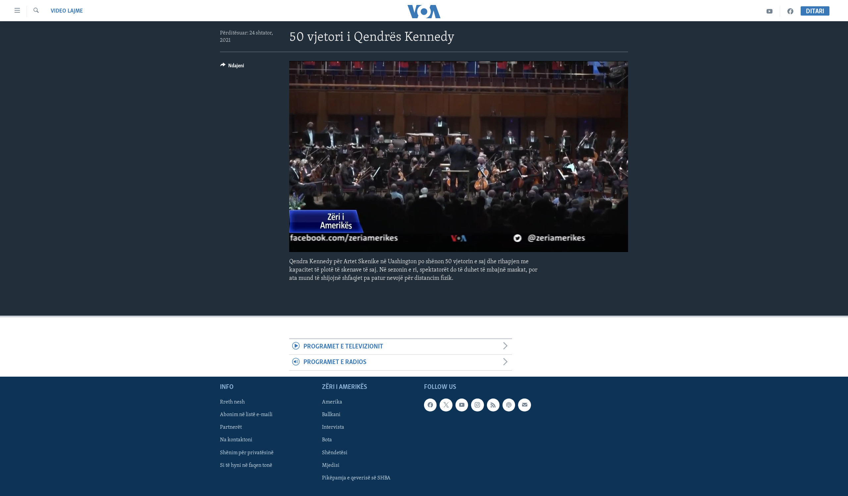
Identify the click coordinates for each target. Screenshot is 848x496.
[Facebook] (790, 11)
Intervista (333, 427)
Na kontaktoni (236, 440)
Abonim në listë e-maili (246, 414)
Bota (327, 440)
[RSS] (493, 405)
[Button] (232, 67)
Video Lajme (67, 11)
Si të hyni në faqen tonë (246, 465)
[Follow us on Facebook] (430, 405)
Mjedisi (331, 465)
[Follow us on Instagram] (477, 405)
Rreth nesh (232, 402)
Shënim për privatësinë (247, 452)
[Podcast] (509, 405)
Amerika (332, 402)
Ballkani (331, 414)
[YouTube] (769, 11)
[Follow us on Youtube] (461, 405)
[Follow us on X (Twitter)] (446, 405)
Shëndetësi (334, 452)
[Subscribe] (524, 405)
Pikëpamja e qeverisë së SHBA (356, 477)
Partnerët (231, 427)
